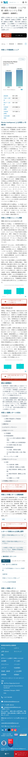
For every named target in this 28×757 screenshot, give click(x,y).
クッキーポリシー (19, 678)
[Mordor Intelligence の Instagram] (15, 730)
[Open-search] (26, 2)
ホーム (3, 648)
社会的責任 (17, 668)
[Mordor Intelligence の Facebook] (6, 730)
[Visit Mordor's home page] (5, 2)
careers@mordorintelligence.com (10, 723)
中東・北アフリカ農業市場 (9, 564)
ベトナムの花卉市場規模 (9, 582)
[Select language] (23, 2)
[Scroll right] (26, 44)
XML (2, 655)
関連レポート (6, 560)
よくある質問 (17, 671)
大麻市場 (4, 574)
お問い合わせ (5, 651)
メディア (3, 668)
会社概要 (3, 661)
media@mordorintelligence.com (12, 707)
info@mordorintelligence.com (11, 701)
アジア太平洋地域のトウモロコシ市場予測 (13, 569)
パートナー (17, 664)
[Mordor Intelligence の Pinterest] (12, 730)
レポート (16, 648)
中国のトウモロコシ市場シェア (11, 578)
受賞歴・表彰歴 (5, 671)
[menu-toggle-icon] (1, 2)
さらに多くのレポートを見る (18, 560)
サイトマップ (17, 651)
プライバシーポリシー (7, 678)
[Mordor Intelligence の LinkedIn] (2, 730)
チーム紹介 (17, 661)
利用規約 (16, 674)
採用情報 (3, 674)
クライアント (5, 664)
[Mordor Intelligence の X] (9, 730)
